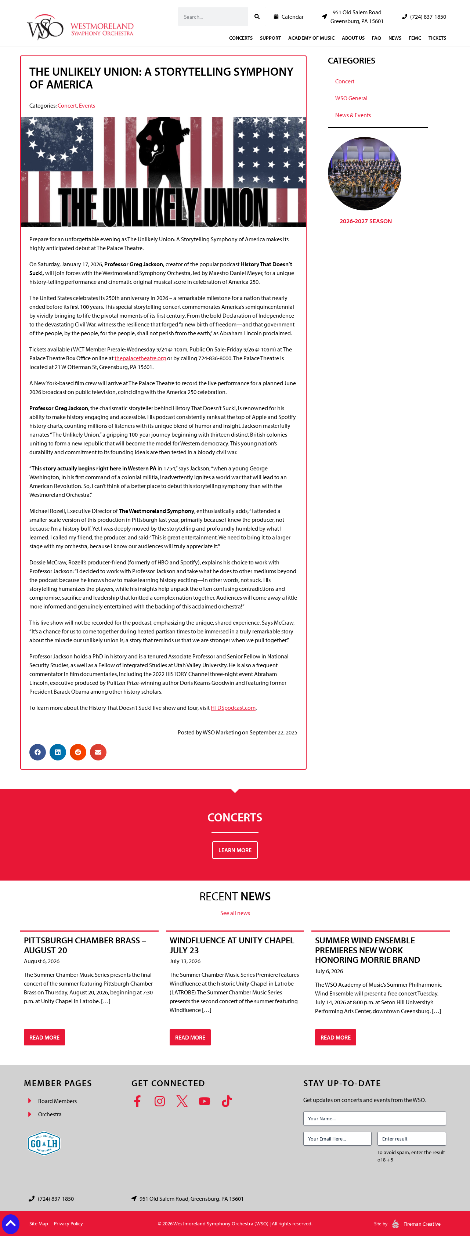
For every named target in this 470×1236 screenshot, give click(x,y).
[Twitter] (184, 1101)
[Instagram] (162, 1101)
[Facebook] (139, 1101)
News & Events (353, 115)
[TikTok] (229, 1101)
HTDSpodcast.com (233, 707)
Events (87, 105)
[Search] (257, 16)
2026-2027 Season (366, 221)
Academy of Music (311, 38)
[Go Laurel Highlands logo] (44, 1143)
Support (270, 38)
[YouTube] (207, 1101)
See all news (235, 913)
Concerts (241, 38)
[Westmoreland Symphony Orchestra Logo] (82, 25)
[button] (37, 752)
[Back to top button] (11, 1223)
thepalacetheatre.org (140, 358)
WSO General (351, 98)
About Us (353, 38)
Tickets (437, 38)
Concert (67, 105)
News (394, 38)
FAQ (376, 38)
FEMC (415, 38)
